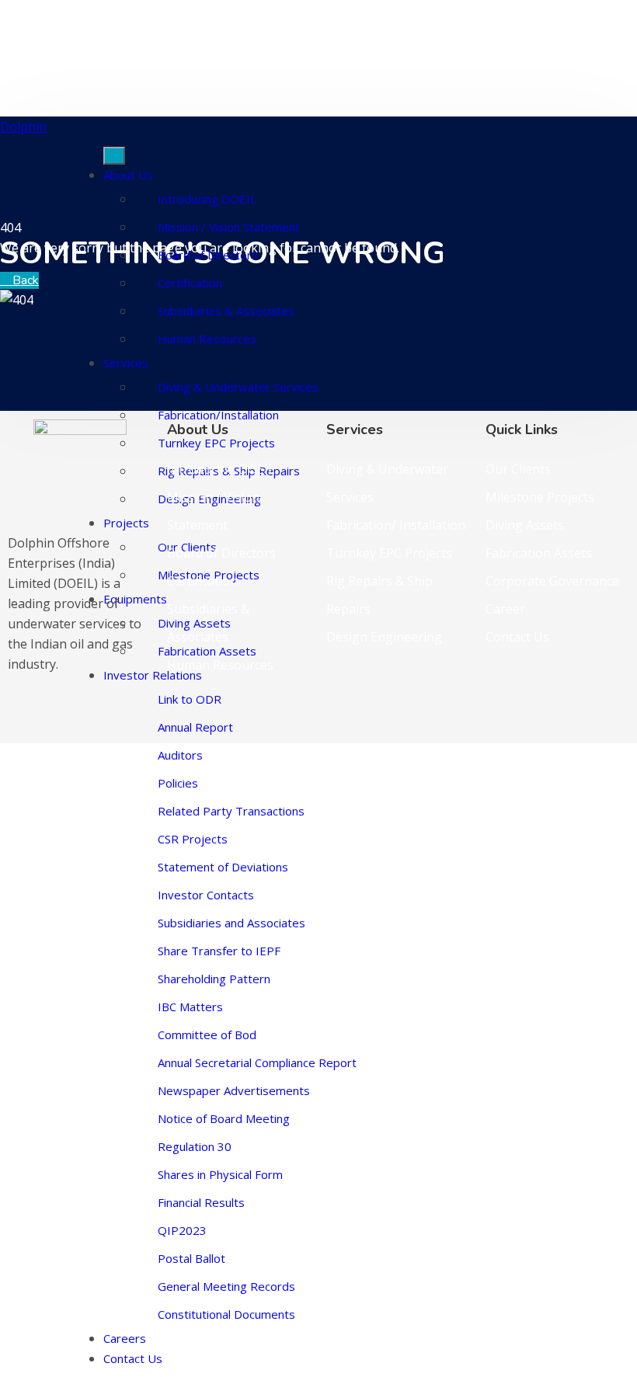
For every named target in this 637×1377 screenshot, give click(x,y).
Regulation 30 (194, 1146)
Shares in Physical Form (220, 1174)
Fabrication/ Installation (395, 525)
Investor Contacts (206, 894)
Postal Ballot (191, 1258)
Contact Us (132, 1358)
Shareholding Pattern (214, 978)
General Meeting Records (226, 1286)
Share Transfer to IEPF (219, 950)
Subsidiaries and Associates (231, 922)
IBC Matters (190, 1006)
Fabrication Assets (539, 553)
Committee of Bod (207, 1034)
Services (125, 362)
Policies (178, 783)
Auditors (180, 755)
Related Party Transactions (231, 811)
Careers (124, 1338)
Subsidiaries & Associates (226, 310)
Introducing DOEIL (207, 199)
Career (505, 608)
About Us (128, 175)
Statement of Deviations (223, 867)
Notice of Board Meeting (224, 1118)
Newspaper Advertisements (234, 1090)
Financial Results (201, 1202)
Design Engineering (384, 636)
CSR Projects (193, 839)
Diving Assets (525, 525)
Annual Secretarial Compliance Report (257, 1062)
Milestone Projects (540, 497)
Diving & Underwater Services (238, 387)
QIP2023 (182, 1230)
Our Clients (518, 469)
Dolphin (23, 126)
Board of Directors (208, 255)
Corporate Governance (552, 580)
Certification (190, 282)
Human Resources (207, 338)
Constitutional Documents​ (226, 1314)
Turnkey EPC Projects (389, 553)
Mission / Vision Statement (229, 227)
